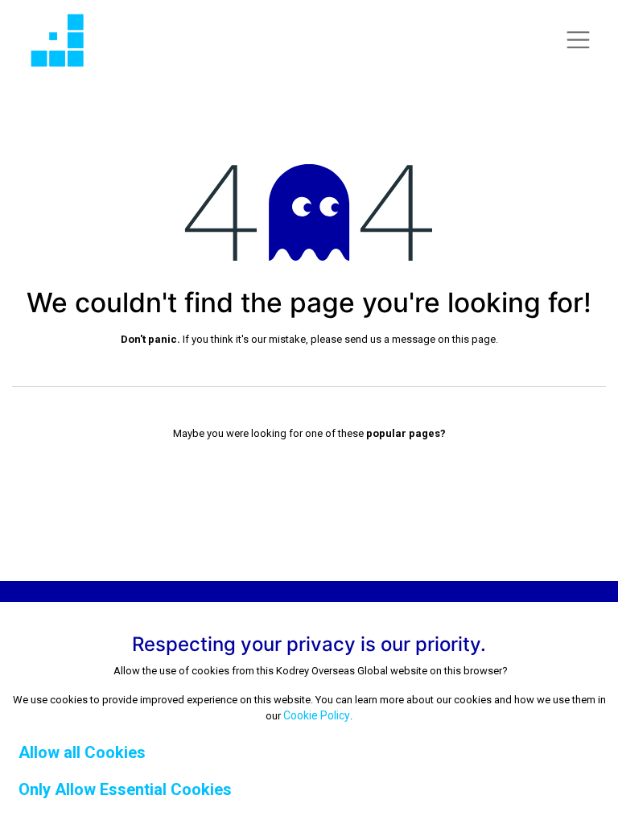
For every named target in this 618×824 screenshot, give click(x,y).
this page (474, 339)
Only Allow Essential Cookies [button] (125, 789)
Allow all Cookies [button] (82, 752)
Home (309, 466)
